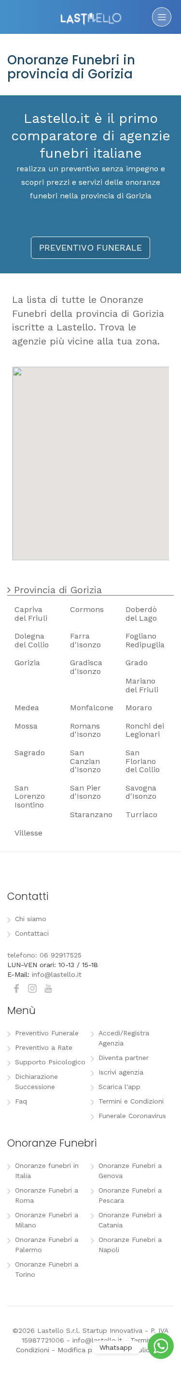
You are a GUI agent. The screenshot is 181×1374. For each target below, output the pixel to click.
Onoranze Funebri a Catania (130, 1220)
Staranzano (91, 814)
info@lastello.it (57, 974)
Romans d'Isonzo (85, 730)
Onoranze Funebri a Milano (46, 1220)
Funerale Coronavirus (132, 1116)
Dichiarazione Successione (36, 1081)
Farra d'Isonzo (85, 640)
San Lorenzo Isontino (29, 796)
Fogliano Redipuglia (145, 640)
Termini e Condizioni (131, 1101)
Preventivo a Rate (43, 1047)
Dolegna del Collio (31, 640)
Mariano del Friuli (141, 685)
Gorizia (27, 662)
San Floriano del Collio (142, 761)
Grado (136, 662)
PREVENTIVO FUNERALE (90, 247)
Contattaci (32, 933)
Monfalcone (91, 707)
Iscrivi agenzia (120, 1072)
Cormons (87, 609)
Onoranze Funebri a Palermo (46, 1245)
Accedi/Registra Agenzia (123, 1038)
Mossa (26, 726)
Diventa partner (123, 1057)
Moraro (138, 707)
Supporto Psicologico (50, 1062)
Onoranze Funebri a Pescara (130, 1195)
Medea (26, 707)
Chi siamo (30, 919)
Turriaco (141, 814)
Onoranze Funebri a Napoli (130, 1245)
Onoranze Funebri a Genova (130, 1171)
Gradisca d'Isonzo (86, 667)
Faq (21, 1101)
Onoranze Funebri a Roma (46, 1195)
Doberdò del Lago (141, 614)
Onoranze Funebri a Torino (46, 1269)
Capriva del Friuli (30, 614)
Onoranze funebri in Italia (47, 1171)
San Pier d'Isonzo (85, 792)
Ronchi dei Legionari (144, 730)
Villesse (28, 832)
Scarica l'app (119, 1086)
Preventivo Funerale (47, 1033)
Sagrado (29, 752)
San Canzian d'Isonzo (85, 761)
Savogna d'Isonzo (140, 792)
